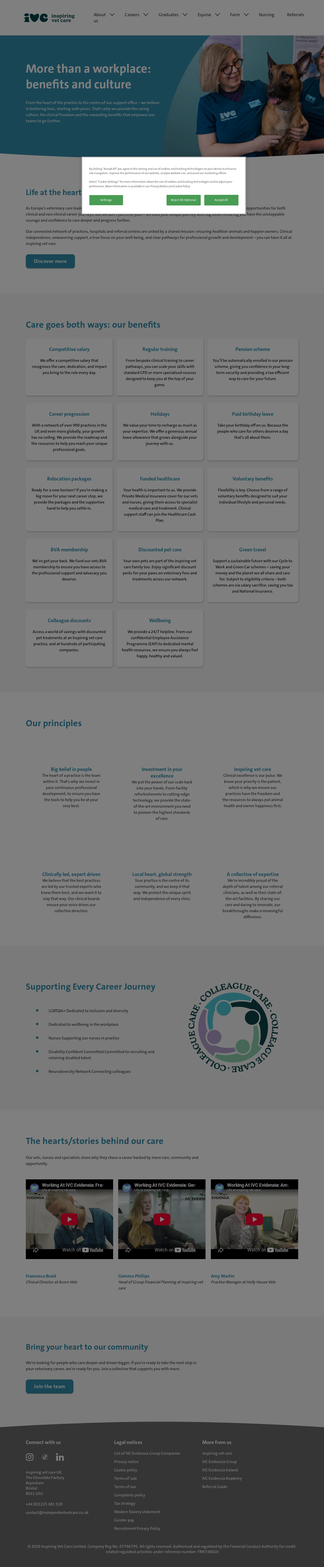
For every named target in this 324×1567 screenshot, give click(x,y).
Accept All (221, 200)
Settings (106, 200)
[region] (164, 185)
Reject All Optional (183, 200)
